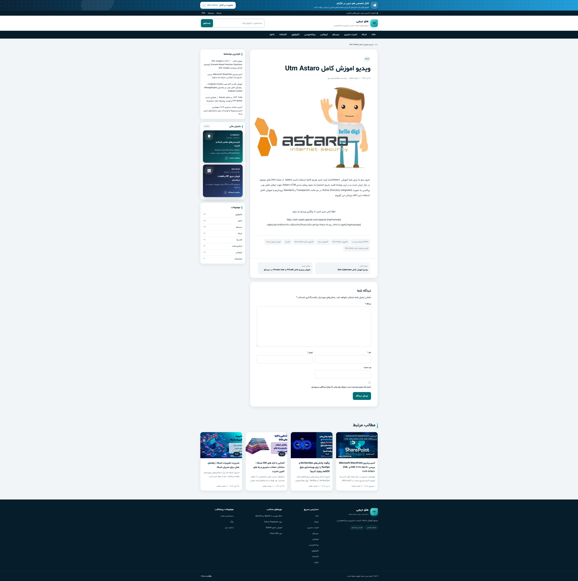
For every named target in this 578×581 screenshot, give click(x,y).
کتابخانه (283, 34)
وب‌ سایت (367, 367)
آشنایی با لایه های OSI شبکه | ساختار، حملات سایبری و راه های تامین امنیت (268, 467)
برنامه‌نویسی (309, 34)
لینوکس (324, 34)
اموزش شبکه (322, 242)
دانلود (272, 34)
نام (369, 352)
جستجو (207, 23)
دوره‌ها (219, 13)
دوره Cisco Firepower (273, 522)
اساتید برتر (229, 527)
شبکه (364, 34)
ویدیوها (211, 13)
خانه (374, 34)
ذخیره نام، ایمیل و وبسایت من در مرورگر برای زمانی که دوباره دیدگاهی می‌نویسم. (341, 387)
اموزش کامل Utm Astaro (303, 242)
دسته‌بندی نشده (227, 516)
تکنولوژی (296, 34)
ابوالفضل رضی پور (334, 78)
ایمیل (310, 352)
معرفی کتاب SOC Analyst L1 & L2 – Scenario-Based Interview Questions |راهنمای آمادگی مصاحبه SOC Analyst (223, 64)
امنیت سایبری (350, 34)
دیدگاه (368, 304)
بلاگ (232, 522)
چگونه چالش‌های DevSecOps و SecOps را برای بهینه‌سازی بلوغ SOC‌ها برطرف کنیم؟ (314, 467)
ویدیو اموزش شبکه (273, 242)
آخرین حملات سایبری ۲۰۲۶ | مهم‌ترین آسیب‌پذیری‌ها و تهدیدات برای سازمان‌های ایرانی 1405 (222, 111)
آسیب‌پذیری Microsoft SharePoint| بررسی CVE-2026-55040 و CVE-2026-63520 (357, 467)
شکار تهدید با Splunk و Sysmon (268, 516)
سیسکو (336, 34)
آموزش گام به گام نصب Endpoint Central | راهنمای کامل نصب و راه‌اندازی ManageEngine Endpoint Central (223, 88)
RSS (203, 13)
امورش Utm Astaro (339, 242)
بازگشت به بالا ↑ (206, 576)
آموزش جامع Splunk (274, 527)
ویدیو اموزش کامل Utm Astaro (356, 248)
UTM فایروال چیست (359, 242)
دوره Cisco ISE (276, 533)
